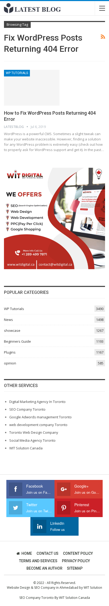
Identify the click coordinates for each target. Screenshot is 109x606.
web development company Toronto (38, 424)
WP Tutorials (17, 73)
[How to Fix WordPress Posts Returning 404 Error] (32, 87)
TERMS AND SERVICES (38, 561)
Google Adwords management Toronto (40, 417)
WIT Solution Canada (26, 448)
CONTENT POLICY (78, 553)
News (8, 319)
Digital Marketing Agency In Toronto (37, 401)
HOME (26, 553)
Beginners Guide (17, 341)
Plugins (10, 352)
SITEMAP (75, 568)
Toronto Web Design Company (33, 432)
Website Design (18, 587)
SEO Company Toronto (27, 409)
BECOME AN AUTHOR (44, 568)
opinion (10, 363)
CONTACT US (47, 553)
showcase (12, 330)
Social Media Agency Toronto (32, 440)
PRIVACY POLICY (76, 561)
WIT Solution (93, 587)
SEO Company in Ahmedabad (56, 587)
